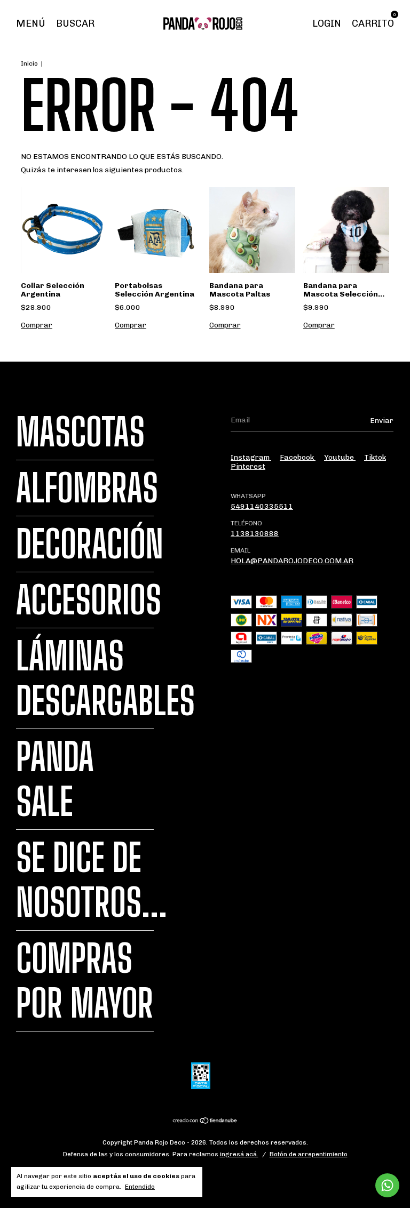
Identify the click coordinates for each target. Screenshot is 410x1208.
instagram (251, 457)
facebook (298, 457)
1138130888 (255, 533)
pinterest (248, 466)
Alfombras (87, 488)
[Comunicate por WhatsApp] (387, 1185)
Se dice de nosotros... (91, 880)
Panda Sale (55, 779)
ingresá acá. (239, 1154)
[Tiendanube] (205, 1121)
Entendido (140, 1186)
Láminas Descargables (105, 678)
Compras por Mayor (84, 981)
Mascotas (80, 432)
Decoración (89, 544)
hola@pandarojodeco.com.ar (292, 560)
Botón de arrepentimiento (309, 1154)
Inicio (29, 63)
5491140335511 (262, 506)
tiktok (375, 457)
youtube (340, 457)
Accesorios (88, 600)
